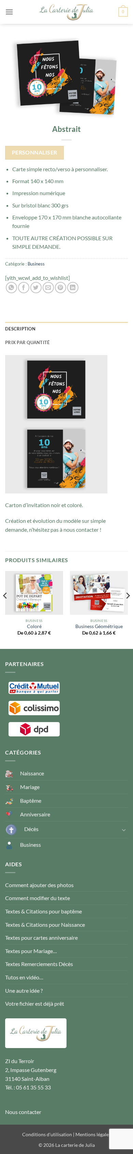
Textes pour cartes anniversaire (41, 937)
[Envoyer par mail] (48, 287)
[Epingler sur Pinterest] (60, 287)
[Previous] (5, 609)
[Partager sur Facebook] (23, 287)
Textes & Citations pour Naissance (45, 924)
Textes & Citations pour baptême (43, 911)
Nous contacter (23, 1112)
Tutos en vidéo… (24, 977)
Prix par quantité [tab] (27, 342)
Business (36, 264)
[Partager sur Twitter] (36, 287)
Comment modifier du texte (37, 898)
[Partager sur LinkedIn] (72, 287)
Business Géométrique (99, 626)
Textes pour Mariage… (31, 951)
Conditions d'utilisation (47, 1134)
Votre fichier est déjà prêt (34, 1003)
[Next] (127, 609)
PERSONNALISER (34, 152)
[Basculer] (124, 830)
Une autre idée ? (24, 990)
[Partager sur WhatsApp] (11, 287)
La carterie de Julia (75, 1145)
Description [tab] (20, 328)
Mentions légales (93, 1134)
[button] (9, 11)
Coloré (34, 626)
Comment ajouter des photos (39, 885)
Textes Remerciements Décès (39, 964)
